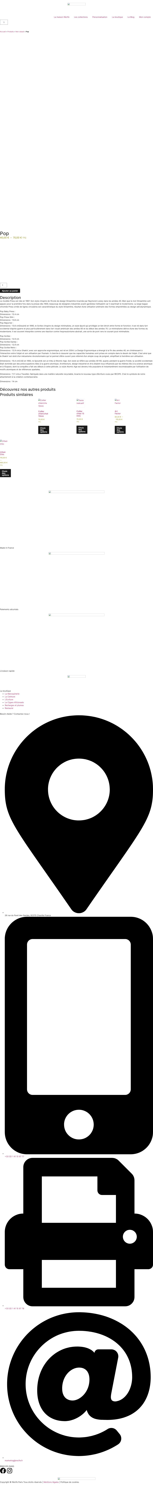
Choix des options (43, 430)
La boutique (117, 17)
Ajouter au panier (10, 291)
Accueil (3, 32)
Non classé (20, 32)
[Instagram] (10, 1471)
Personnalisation (99, 17)
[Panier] (4, 22)
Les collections (81, 17)
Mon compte (145, 17)
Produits (10, 32)
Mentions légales (51, 1482)
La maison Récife (61, 17)
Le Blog (131, 17)
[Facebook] (3, 1471)
